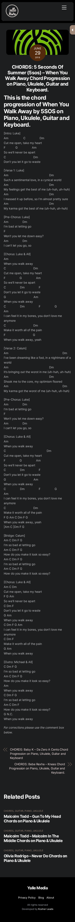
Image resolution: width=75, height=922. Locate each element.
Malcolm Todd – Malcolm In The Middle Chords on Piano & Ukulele (33, 838)
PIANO (28, 811)
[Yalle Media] (12, 15)
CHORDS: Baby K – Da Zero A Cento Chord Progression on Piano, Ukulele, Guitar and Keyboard (39, 754)
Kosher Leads (45, 909)
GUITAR (19, 811)
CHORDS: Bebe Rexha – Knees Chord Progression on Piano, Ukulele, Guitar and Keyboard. (37, 768)
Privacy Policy (27, 897)
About (50, 897)
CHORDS (9, 811)
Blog (41, 897)
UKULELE (38, 811)
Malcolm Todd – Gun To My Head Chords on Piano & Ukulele (32, 818)
